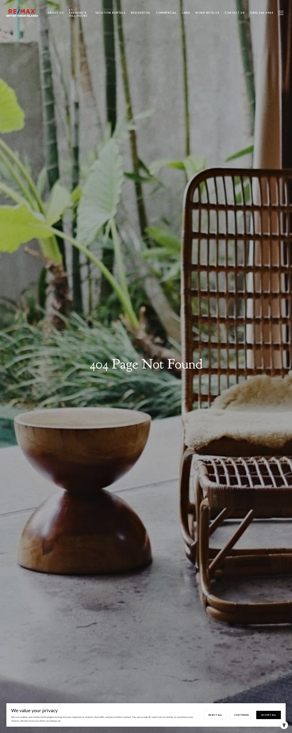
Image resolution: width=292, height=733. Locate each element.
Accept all (268, 714)
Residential (141, 12)
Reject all (215, 714)
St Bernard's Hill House (78, 12)
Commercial (166, 12)
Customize (241, 714)
